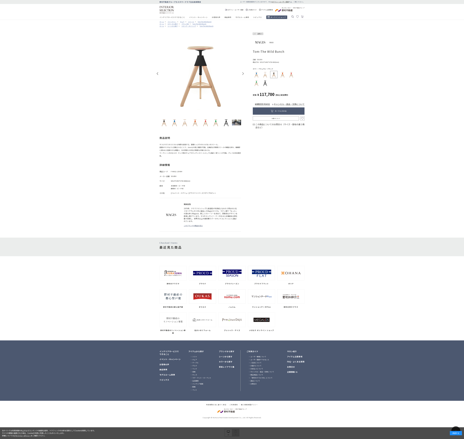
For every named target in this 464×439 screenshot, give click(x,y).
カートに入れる (281, 111)
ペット (194, 390)
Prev (157, 73)
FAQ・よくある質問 (295, 361)
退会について (255, 381)
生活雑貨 (195, 381)
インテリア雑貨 (197, 384)
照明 (194, 387)
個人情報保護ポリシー (249, 404)
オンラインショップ (278, 17)
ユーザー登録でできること (259, 360)
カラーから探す (225, 361)
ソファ (194, 357)
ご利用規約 (233, 404)
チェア (194, 360)
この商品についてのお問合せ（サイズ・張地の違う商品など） (279, 126)
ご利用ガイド (252, 351)
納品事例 (228, 17)
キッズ (194, 375)
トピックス (257, 17)
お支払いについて (256, 369)
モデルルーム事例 (242, 17)
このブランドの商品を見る (193, 226)
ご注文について (255, 363)
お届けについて (276, 118)
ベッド (194, 369)
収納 (194, 372)
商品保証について (256, 375)
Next (243, 73)
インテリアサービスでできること (172, 17)
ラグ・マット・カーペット (201, 378)
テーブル (195, 363)
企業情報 (291, 372)
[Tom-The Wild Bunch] (164, 122)
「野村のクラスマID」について (261, 378)
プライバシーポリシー (22, 435)
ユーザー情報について (258, 357)
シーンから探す (225, 356)
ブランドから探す (226, 351)
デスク (194, 366)
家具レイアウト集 (226, 367)
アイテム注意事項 (294, 356)
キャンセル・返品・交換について (289, 104)
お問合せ (253, 384)
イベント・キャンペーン (198, 17)
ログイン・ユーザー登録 (280, 2)
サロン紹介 (292, 351)
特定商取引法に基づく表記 (216, 404)
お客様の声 (216, 17)
